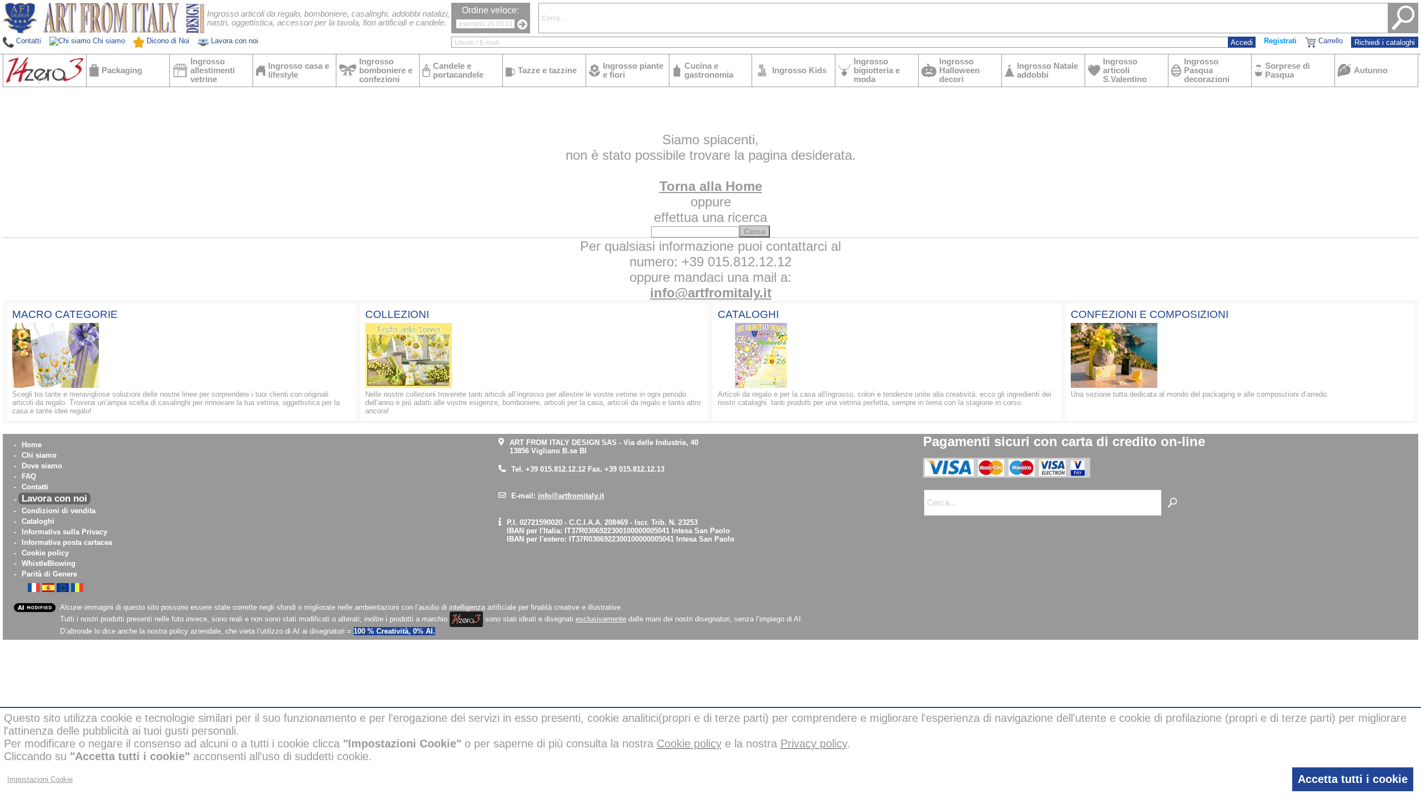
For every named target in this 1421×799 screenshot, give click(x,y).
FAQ (29, 476)
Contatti (35, 487)
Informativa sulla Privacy (64, 532)
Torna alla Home (710, 186)
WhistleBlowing (48, 563)
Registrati (1280, 41)
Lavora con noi (54, 498)
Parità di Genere (49, 574)
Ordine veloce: (490, 10)
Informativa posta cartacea (67, 542)
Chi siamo (39, 455)
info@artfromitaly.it (711, 292)
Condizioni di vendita (58, 511)
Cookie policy (45, 553)
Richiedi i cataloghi (1384, 42)
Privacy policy (813, 743)
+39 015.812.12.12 (556, 469)
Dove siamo (42, 466)
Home (32, 445)
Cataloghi (38, 521)
